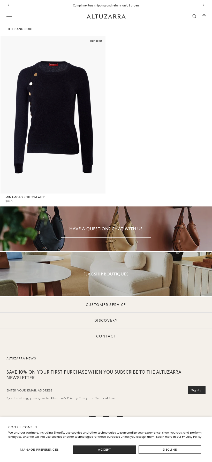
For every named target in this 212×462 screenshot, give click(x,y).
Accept (104, 450)
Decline (170, 450)
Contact (106, 336)
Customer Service (106, 304)
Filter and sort (19, 29)
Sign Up (196, 390)
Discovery (106, 320)
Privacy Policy (191, 437)
